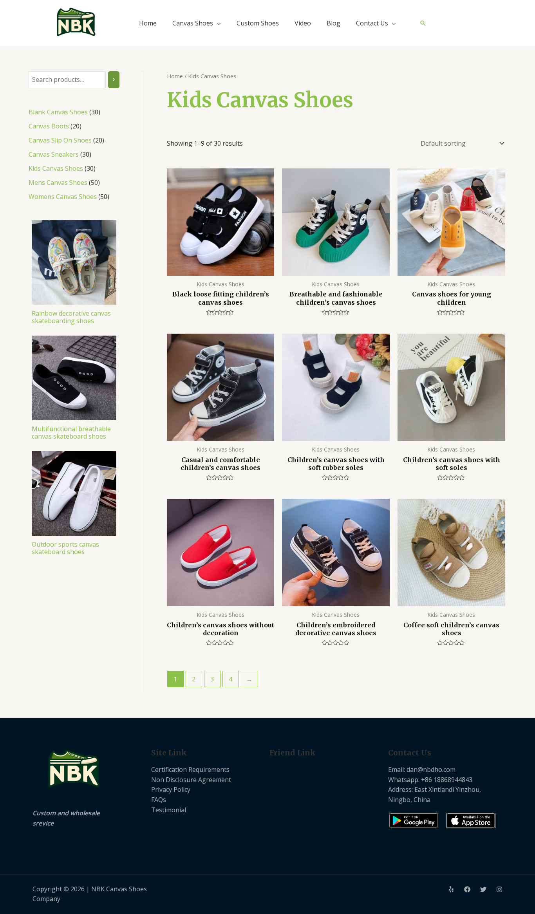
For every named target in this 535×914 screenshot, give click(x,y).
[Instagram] (499, 889)
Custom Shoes (258, 23)
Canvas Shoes (192, 23)
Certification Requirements (190, 769)
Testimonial (168, 810)
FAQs (158, 799)
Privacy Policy (170, 789)
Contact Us (372, 23)
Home (148, 23)
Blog (333, 23)
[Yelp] (451, 889)
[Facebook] (467, 889)
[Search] (113, 79)
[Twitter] (483, 889)
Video (303, 23)
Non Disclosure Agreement (191, 779)
